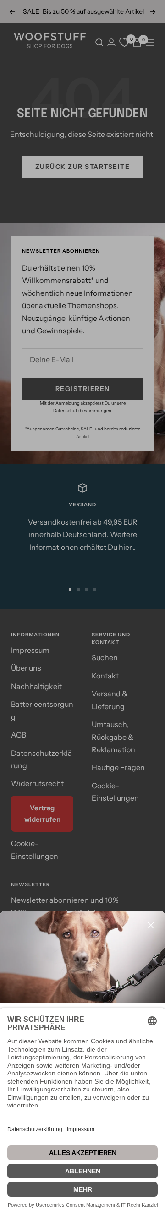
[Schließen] (151, 925)
